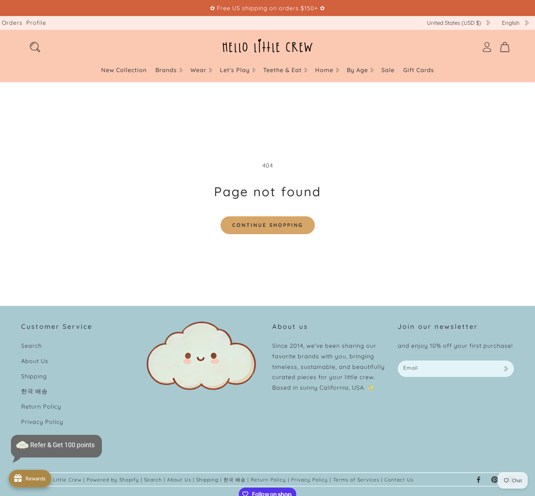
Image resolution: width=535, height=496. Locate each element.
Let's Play (235, 70)
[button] (168, 70)
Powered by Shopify (113, 480)
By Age (357, 70)
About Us (34, 361)
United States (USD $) (454, 22)
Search (31, 345)
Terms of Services (357, 480)
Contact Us (398, 480)
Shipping (34, 376)
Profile (36, 22)
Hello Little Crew (60, 480)
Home (324, 70)
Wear (198, 70)
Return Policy (41, 406)
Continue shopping (267, 225)
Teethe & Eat (282, 70)
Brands (166, 70)
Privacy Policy (42, 421)
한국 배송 (34, 391)
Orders (12, 22)
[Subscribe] (506, 369)
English (511, 22)
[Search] (35, 47)
